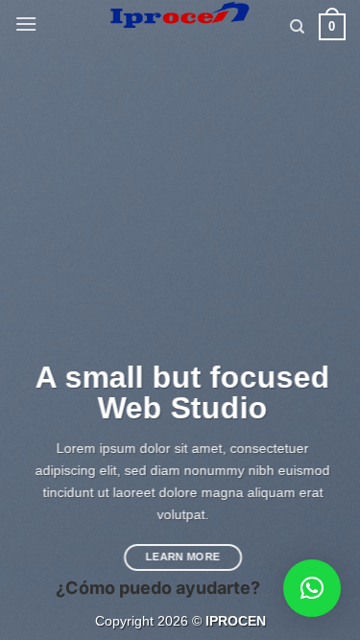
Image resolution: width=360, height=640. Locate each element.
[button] (25, 23)
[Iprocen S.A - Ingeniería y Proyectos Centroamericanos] (180, 14)
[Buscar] (297, 27)
